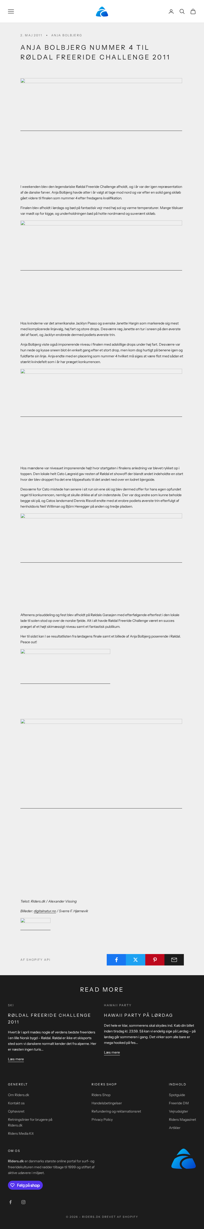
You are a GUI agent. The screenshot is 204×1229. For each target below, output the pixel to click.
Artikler (174, 1127)
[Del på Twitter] (135, 959)
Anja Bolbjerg (66, 35)
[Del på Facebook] (116, 959)
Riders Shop (101, 1095)
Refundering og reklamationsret (116, 1111)
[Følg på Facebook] (10, 1202)
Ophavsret (16, 1111)
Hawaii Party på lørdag (138, 1015)
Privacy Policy (102, 1119)
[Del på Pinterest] (155, 959)
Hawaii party (118, 1005)
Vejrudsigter (178, 1111)
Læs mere (16, 1059)
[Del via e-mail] (174, 959)
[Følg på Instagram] (23, 1202)
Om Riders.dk (18, 1095)
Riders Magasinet (182, 1119)
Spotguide (177, 1095)
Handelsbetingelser (107, 1103)
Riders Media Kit (21, 1133)
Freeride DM (179, 1103)
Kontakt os (16, 1103)
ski (11, 1005)
